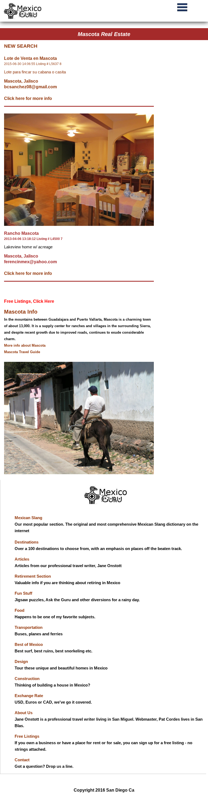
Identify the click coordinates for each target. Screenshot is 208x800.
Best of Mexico (29, 644)
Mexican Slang (28, 517)
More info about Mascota (25, 345)
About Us (23, 712)
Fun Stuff (23, 593)
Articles (22, 559)
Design (21, 661)
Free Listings (27, 736)
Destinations (26, 542)
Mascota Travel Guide (22, 352)
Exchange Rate (29, 695)
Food (19, 610)
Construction (27, 678)
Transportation (29, 627)
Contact (22, 759)
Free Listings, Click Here (29, 301)
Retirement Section (33, 576)
